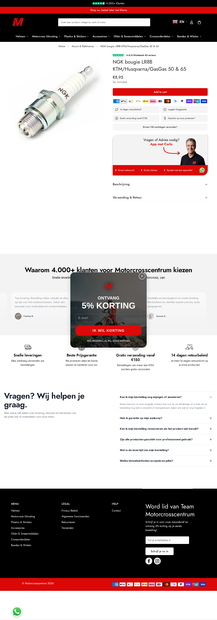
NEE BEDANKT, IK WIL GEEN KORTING (108, 341)
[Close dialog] (142, 276)
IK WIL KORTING (109, 330)
